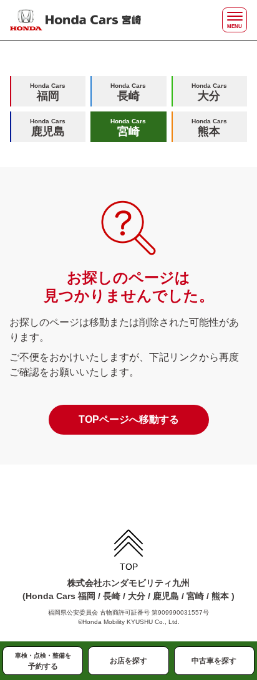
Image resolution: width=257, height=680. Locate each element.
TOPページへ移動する (129, 419)
